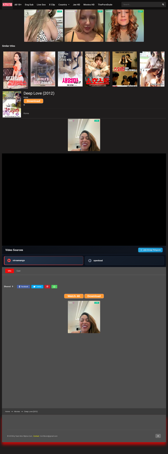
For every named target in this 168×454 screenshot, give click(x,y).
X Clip (52, 4)
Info (9, 271)
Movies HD (88, 4)
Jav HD (76, 4)
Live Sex (41, 4)
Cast (18, 271)
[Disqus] (84, 371)
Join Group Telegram (152, 250)
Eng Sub (29, 4)
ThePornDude (105, 4)
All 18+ (18, 4)
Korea (26, 113)
